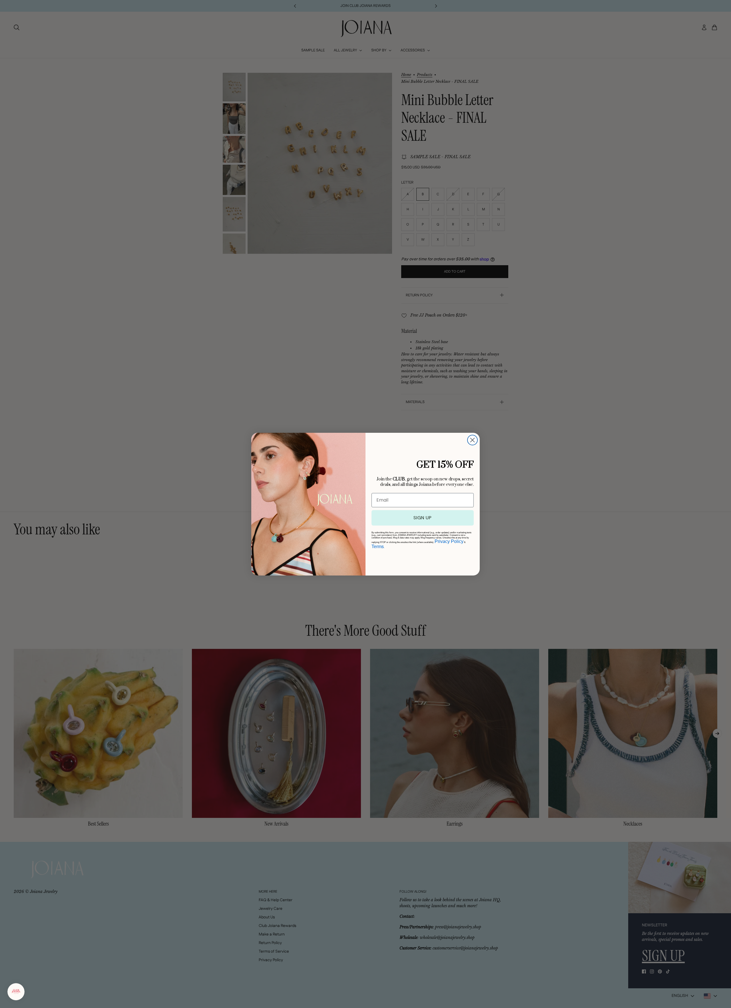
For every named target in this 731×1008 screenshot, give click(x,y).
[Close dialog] (472, 440)
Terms (377, 546)
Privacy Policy (449, 541)
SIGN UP (422, 518)
